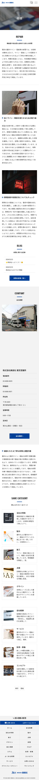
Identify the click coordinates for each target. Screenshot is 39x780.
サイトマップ (29, 766)
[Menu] (36, 2)
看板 (22, 688)
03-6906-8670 (7, 381)
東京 (16, 688)
